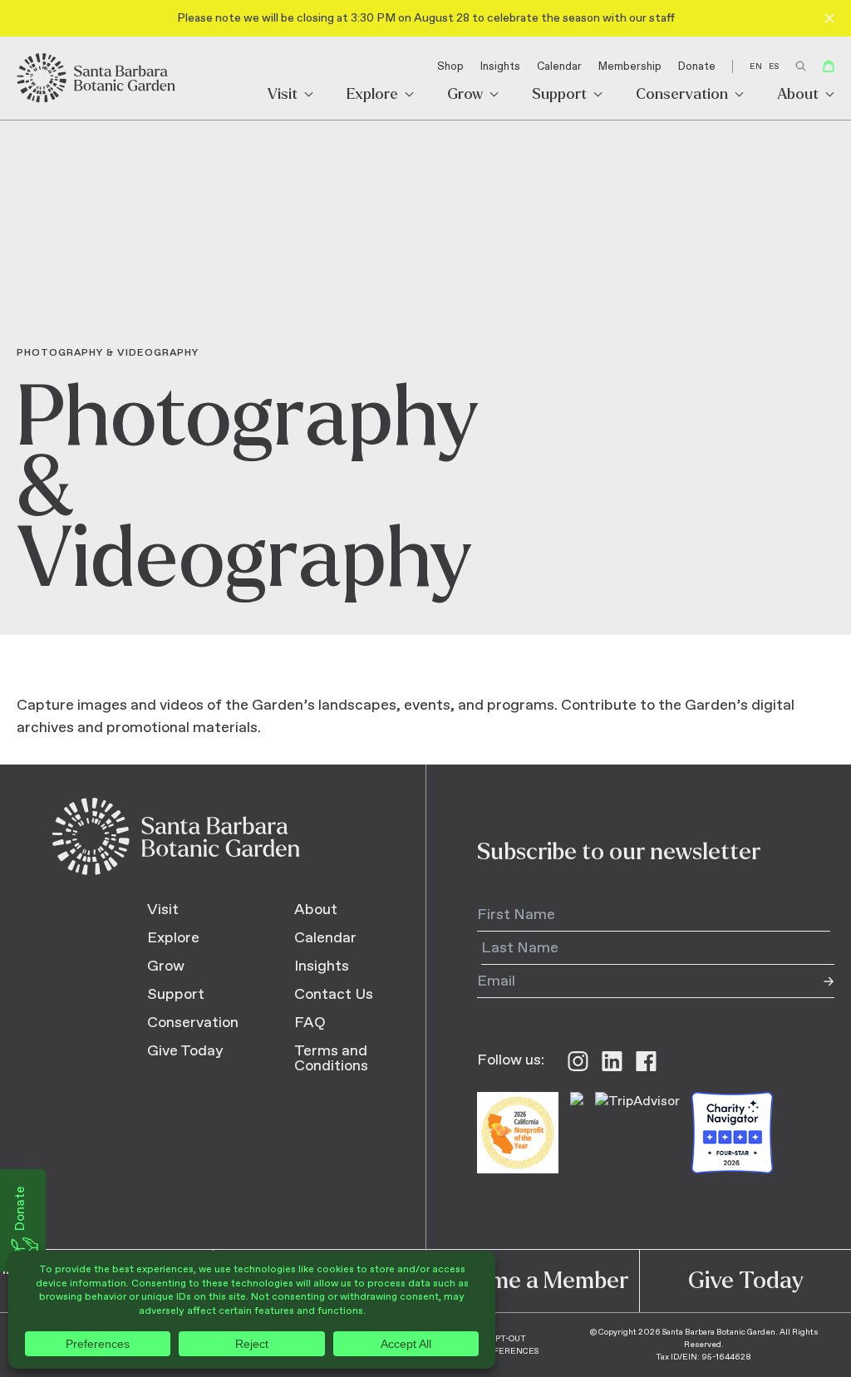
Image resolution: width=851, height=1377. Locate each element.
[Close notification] (829, 18)
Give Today (185, 1051)
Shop (450, 66)
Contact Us (333, 995)
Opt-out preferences (508, 1345)
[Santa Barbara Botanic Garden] (97, 78)
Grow (465, 95)
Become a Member (532, 1280)
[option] (774, 66)
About (798, 95)
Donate (697, 66)
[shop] (828, 66)
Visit (283, 95)
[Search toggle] (800, 66)
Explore (372, 95)
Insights (500, 66)
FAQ (310, 1023)
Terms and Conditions (331, 1058)
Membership (630, 66)
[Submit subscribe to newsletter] (817, 981)
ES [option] (774, 66)
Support (559, 95)
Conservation (682, 95)
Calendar (559, 66)
